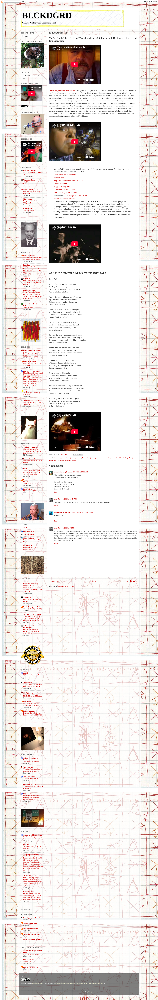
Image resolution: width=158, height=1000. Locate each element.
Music (51, 460)
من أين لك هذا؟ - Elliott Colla (32, 918)
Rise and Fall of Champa (31, 491)
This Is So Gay (28, 767)
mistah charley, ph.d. (61, 472)
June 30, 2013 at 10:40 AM (67, 499)
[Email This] (74, 455)
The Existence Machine (31, 934)
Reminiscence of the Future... (30, 480)
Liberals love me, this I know (64, 175)
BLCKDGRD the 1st (30, 967)
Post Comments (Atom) (66, 586)
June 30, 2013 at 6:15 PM (66, 528)
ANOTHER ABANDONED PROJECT (32, 951)
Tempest (26, 391)
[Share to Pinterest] (82, 455)
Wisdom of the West (30, 923)
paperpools (27, 701)
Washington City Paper (31, 854)
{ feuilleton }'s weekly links (64, 190)
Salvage (26, 692)
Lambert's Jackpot (30, 170)
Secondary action (60, 184)
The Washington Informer (32, 876)
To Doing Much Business (31, 778)
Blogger (91, 992)
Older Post (132, 581)
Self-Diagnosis (28, 307)
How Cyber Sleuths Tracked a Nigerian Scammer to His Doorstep (32, 282)
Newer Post (54, 581)
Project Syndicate (29, 459)
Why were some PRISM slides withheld (68, 181)
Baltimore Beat (28, 891)
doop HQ (26, 673)
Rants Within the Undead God (32, 351)
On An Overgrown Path (31, 607)
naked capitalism (29, 255)
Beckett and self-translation (64, 199)
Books (79, 458)
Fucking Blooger (128, 458)
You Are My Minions (30, 929)
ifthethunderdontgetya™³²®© (64, 512)
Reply (56, 492)
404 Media (27, 279)
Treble (25, 582)
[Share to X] (78, 455)
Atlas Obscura (28, 545)
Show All (42, 215)
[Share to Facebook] (80, 455)
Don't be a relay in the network (65, 193)
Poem (74, 460)
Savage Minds (28, 189)
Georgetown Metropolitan (32, 835)
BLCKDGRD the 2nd (30, 960)
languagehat (27, 208)
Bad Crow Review (29, 784)
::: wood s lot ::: (28, 531)
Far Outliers (27, 489)
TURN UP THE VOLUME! (32, 614)
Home (93, 581)
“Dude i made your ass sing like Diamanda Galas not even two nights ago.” (32, 472)
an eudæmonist (28, 534)
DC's (25, 468)
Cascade (115, 458)
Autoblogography (70, 458)
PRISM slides (59, 178)
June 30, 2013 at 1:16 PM (84, 512)
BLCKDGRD (47, 15)
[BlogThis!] (76, 455)
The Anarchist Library (31, 400)
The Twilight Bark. (29, 210)
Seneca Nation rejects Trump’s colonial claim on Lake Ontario (32, 451)
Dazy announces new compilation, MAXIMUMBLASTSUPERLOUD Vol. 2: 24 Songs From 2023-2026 (32, 588)
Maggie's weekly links (62, 187)
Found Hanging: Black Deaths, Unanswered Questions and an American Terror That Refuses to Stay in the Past (32, 882)
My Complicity (59, 460)
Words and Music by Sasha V (32, 940)
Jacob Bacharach (29, 777)
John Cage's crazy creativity (32, 609)
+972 (25, 528)
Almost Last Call (28, 961)
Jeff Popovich (37, 983)
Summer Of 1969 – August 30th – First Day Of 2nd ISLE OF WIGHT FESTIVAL (33, 618)
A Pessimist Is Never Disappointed (30, 626)
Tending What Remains (31, 761)
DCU (120, 458)
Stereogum (27, 597)
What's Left (27, 794)
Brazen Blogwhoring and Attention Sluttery (96, 458)
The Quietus (27, 199)
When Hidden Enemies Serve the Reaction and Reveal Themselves (31, 798)
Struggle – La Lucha (30, 447)
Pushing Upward (29, 711)
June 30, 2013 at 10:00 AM (78, 472)
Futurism (26, 265)
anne (56, 499)
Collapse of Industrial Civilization (30, 759)
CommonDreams (29, 290)
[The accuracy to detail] (31, 954)
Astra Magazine (29, 538)
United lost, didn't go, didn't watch (62, 91)
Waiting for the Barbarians (77, 196)
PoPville (26, 844)
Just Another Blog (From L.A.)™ (32, 304)
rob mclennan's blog (30, 361)
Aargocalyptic (59, 458)
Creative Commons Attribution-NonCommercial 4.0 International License (79, 983)
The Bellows (27, 682)
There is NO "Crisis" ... (31, 483)
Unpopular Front (29, 180)
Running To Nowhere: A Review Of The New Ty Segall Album (31, 631)
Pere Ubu (68, 460)
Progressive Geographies (32, 371)
